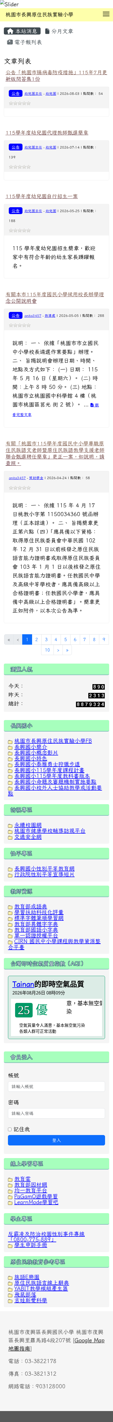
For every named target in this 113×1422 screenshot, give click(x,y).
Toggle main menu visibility (106, 14)
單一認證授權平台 (36, 935)
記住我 (21, 1129)
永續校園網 (28, 824)
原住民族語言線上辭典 (41, 1282)
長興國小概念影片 (36, 752)
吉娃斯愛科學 (30, 1300)
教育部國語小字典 (36, 929)
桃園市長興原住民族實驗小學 (39, 14)
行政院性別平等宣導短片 (44, 874)
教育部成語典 (30, 906)
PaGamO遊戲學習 (36, 1196)
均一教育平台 (30, 1190)
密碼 (13, 1102)
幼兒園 (51, 93)
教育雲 (22, 1178)
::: (5, 23)
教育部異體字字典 (36, 923)
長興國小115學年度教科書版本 (52, 775)
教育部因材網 (30, 1184)
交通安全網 (28, 836)
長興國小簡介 (30, 746)
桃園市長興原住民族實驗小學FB (53, 740)
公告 (16, 93)
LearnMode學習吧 (36, 1202)
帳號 (13, 1075)
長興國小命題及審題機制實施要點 (55, 781)
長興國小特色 (30, 758)
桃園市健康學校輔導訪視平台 (50, 830)
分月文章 (61, 31)
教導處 (50, 315)
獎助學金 (36, 478)
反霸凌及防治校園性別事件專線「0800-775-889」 (46, 1236)
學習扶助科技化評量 (39, 912)
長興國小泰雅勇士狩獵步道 (47, 764)
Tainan (23, 984)
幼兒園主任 (33, 93)
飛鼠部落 (25, 1294)
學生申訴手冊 (30, 1244)
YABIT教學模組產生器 (41, 1288)
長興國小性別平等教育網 (44, 868)
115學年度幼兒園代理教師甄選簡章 (46, 132)
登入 (56, 1140)
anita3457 (32, 315)
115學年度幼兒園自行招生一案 (41, 196)
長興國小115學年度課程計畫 (49, 770)
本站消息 (25, 31)
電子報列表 (27, 42)
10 (47, 650)
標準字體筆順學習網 (39, 917)
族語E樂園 (26, 1276)
